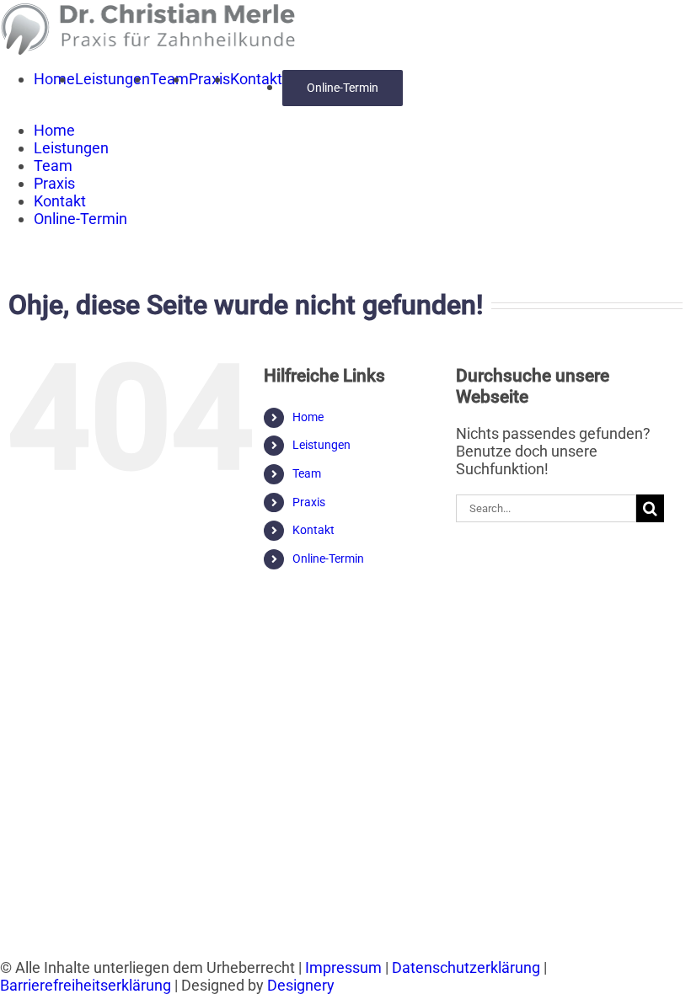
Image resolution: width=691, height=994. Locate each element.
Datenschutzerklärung (466, 967)
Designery (301, 985)
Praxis (308, 502)
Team (306, 473)
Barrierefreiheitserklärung (85, 985)
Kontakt (313, 530)
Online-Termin (328, 558)
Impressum (343, 967)
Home (308, 417)
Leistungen (321, 445)
